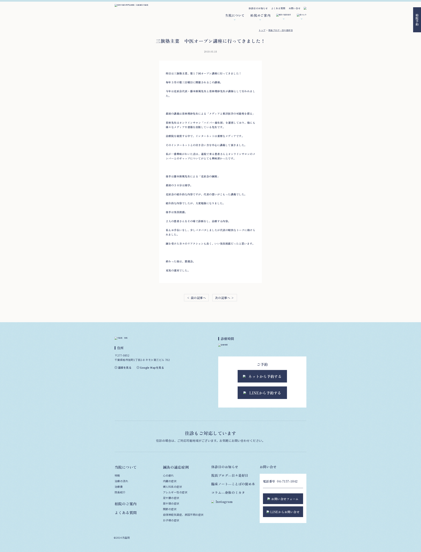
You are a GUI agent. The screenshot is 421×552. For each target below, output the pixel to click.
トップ (262, 30)
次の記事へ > (224, 298)
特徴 (117, 475)
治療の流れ (121, 481)
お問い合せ (294, 8)
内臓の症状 (169, 481)
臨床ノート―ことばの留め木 (233, 483)
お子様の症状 (171, 520)
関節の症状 (169, 509)
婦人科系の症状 (172, 487)
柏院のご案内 (126, 503)
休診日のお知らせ (258, 8)
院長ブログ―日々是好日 (280, 30)
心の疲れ (168, 475)
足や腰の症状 (171, 498)
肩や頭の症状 (171, 503)
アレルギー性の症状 (175, 492)
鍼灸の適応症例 (176, 467)
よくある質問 (278, 8)
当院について (126, 467)
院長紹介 (120, 492)
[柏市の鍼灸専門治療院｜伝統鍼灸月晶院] (131, 5)
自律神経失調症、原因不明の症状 (183, 515)
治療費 (119, 487)
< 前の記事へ (196, 298)
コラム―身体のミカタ (228, 492)
